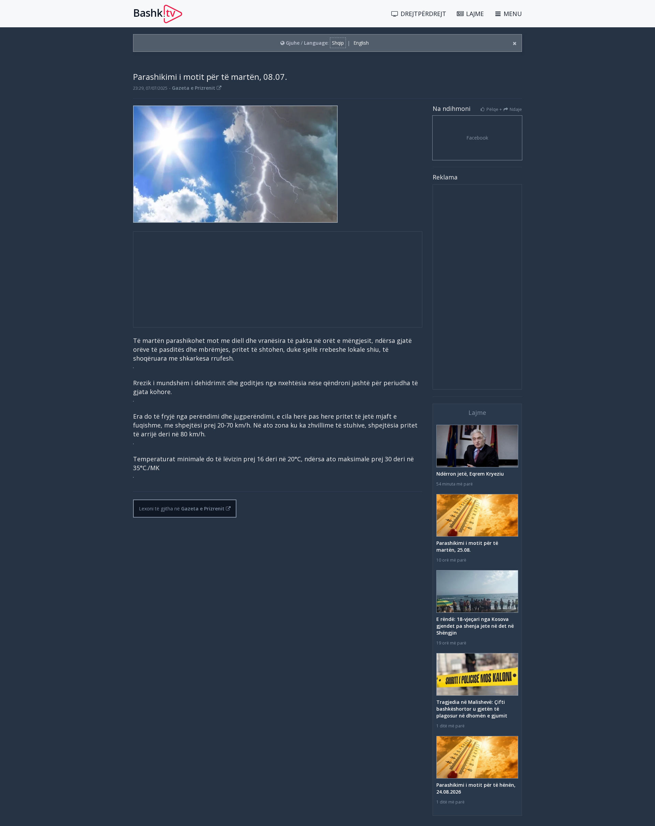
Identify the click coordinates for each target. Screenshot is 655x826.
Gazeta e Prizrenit (194, 88)
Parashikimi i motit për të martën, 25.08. (467, 546)
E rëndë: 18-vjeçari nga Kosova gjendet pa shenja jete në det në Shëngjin (475, 626)
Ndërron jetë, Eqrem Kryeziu (470, 473)
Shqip (338, 43)
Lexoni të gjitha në (181, 508)
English (361, 43)
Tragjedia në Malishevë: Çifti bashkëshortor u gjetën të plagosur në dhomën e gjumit (471, 709)
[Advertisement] (277, 279)
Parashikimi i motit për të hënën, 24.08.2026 (475, 788)
